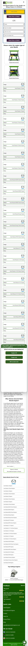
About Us (5, 616)
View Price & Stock (14, 16)
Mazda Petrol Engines (14, 62)
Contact (5, 613)
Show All (23, 585)
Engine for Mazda (14, 469)
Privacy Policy (6, 619)
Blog (4, 622)
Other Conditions (10, 466)
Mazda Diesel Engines (14, 78)
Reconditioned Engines (9, 610)
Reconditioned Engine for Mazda (14, 471)
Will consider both (14, 361)
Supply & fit (14, 353)
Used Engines (6, 607)
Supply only (14, 357)
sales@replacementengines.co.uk (11, 625)
